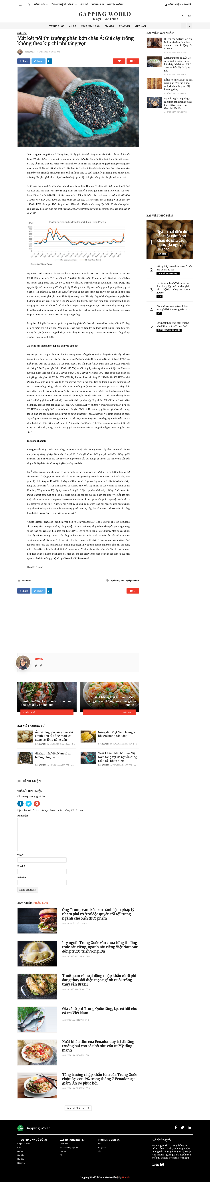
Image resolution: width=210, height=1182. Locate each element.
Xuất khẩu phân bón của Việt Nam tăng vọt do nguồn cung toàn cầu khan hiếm (117, 757)
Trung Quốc (56, 26)
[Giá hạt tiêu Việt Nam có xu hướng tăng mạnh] (25, 758)
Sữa (159, 297)
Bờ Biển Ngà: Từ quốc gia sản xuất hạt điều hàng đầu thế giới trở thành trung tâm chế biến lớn (178, 103)
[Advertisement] (78, 622)
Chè (19, 1148)
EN (189, 15)
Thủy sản (102, 1148)
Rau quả (21, 1163)
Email (21, 866)
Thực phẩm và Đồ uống (169, 330)
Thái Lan (124, 26)
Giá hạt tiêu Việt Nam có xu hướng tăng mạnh (53, 755)
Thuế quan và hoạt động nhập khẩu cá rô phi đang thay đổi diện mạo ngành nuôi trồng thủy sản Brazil (99, 980)
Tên (20, 855)
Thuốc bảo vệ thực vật (69, 1148)
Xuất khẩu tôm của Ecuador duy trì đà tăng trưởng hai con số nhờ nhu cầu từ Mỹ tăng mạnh (98, 1046)
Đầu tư (84, 4)
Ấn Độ (72, 26)
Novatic (126, 1177)
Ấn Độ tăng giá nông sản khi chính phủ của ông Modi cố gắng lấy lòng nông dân (54, 736)
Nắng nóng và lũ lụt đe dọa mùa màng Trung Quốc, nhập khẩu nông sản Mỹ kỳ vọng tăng (178, 84)
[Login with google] (37, 807)
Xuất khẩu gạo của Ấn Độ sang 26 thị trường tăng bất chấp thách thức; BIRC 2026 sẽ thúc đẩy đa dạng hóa (177, 64)
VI (183, 15)
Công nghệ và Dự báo (62, 4)
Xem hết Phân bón (76, 1108)
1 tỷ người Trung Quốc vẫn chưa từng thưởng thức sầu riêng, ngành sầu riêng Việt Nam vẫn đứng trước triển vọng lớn (100, 947)
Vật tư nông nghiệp (72, 1140)
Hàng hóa (39, 4)
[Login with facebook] (21, 807)
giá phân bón (133, 580)
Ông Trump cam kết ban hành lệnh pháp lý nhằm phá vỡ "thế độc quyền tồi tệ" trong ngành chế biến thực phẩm (98, 914)
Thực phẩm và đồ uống (32, 1140)
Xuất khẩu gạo (90, 26)
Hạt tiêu (20, 1159)
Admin (31, 52)
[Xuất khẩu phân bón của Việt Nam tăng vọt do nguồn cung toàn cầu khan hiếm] (88, 758)
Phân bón (22, 33)
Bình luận (22, 815)
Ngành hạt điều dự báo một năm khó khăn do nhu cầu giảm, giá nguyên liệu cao (172, 240)
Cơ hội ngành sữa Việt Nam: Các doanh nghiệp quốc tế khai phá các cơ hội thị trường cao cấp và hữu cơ (173, 288)
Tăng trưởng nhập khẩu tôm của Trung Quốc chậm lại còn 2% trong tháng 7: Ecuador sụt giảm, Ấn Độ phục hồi (99, 1079)
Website (21, 877)
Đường (20, 1151)
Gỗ (159, 313)
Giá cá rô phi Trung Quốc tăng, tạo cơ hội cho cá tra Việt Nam (99, 1011)
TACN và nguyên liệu (168, 274)
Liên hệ (158, 1164)
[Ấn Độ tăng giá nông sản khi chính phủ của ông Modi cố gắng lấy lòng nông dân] (25, 736)
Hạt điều (162, 254)
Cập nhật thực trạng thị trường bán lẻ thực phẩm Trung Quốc (173, 325)
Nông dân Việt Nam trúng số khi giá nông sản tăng (117, 734)
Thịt (99, 1144)
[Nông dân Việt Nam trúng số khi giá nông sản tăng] (88, 736)
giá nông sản (118, 580)
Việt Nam (140, 26)
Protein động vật (109, 1140)
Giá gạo (109, 26)
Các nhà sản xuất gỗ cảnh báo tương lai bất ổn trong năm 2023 (173, 308)
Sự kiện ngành (115, 4)
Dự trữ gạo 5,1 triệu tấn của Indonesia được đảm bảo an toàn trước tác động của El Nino (178, 44)
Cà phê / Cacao (23, 1144)
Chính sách (97, 4)
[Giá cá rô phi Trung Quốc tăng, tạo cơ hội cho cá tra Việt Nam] (37, 1020)
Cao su (63, 1151)
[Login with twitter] (30, 807)
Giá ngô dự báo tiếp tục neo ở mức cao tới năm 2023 (174, 268)
